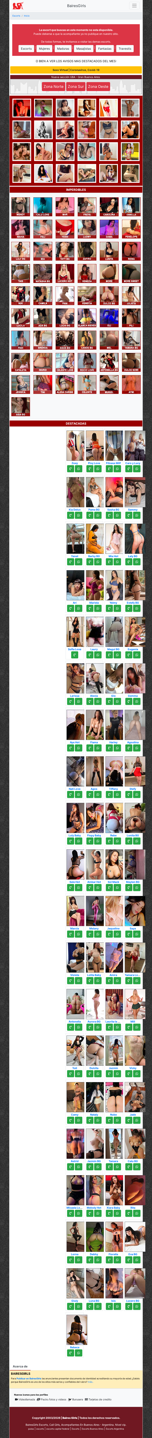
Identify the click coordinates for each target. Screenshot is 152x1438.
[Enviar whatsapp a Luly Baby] (78, 841)
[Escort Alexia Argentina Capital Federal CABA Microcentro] (96, 677)
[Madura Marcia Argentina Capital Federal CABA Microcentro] (77, 910)
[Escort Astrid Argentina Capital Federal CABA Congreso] (77, 1142)
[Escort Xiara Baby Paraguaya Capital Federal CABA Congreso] (115, 1189)
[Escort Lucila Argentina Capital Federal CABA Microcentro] (20, 317)
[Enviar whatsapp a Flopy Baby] (98, 841)
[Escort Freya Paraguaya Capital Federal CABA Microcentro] (87, 206)
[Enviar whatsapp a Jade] (137, 1120)
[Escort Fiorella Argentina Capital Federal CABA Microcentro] (115, 1236)
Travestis (125, 48)
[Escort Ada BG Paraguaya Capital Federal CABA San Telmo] (42, 317)
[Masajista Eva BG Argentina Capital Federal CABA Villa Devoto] (135, 1236)
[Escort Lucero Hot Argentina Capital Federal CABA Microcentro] (65, 273)
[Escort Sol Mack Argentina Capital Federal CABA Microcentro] (115, 863)
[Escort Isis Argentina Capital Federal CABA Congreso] (115, 1282)
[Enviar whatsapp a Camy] (78, 1120)
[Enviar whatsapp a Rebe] (117, 841)
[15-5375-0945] (70, 934)
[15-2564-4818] (70, 1120)
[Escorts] (18, 5)
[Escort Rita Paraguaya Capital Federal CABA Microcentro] (135, 1189)
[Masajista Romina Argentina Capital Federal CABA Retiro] (43, 173)
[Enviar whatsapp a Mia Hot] (117, 561)
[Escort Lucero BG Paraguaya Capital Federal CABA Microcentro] (135, 1282)
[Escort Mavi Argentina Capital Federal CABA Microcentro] (21, 108)
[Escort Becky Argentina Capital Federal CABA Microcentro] (43, 151)
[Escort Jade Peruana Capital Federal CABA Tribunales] (135, 1096)
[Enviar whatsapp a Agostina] (137, 747)
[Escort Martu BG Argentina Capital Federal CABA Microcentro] (65, 129)
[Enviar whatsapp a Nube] (117, 1120)
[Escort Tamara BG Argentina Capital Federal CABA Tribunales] (131, 340)
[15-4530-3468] (128, 841)
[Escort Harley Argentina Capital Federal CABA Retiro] (115, 724)
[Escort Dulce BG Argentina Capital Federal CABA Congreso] (109, 295)
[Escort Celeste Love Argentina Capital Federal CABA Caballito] (65, 362)
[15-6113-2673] (89, 561)
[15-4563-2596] (109, 841)
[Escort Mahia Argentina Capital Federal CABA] (20, 229)
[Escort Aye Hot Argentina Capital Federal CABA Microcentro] (77, 724)
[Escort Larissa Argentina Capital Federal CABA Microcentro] (77, 677)
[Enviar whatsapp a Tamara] (117, 1166)
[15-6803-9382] (128, 654)
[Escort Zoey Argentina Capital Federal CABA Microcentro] (77, 444)
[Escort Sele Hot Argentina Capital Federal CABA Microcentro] (77, 863)
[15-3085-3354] (70, 1213)
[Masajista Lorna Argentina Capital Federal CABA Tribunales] (77, 1236)
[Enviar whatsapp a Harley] (117, 747)
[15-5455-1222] (89, 1073)
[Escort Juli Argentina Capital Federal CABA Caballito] (108, 129)
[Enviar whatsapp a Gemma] (137, 701)
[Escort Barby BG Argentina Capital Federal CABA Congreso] (96, 537)
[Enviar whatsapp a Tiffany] (117, 794)
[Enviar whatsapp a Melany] (98, 934)
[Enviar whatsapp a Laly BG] (137, 561)
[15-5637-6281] (89, 794)
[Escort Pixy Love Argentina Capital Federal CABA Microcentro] (96, 444)
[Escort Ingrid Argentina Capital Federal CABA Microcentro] (42, 362)
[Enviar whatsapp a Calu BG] (137, 1166)
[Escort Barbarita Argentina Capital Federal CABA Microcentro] (130, 129)
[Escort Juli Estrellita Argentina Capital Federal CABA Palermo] (130, 173)
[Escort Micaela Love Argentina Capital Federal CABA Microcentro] (77, 1189)
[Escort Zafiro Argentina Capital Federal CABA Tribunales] (87, 251)
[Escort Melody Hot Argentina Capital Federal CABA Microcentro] (96, 1189)
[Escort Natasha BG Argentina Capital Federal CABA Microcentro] (42, 273)
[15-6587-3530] (70, 561)
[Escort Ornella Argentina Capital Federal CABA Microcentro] (131, 206)
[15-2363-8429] (70, 1027)
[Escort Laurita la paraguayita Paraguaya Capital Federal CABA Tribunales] (115, 1003)
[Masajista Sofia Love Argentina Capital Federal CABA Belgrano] (77, 631)
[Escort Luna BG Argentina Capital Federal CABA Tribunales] (96, 1282)
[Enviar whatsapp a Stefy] (137, 794)
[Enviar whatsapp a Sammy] (137, 515)
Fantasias (104, 48)
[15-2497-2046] (109, 794)
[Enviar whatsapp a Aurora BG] (98, 1027)
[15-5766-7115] (89, 1259)
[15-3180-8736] (109, 1166)
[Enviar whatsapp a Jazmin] (117, 1073)
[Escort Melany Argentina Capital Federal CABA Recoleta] (96, 910)
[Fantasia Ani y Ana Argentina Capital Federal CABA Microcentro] (21, 151)
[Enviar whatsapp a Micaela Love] (78, 1213)
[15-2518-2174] (70, 794)
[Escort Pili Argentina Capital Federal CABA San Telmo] (131, 317)
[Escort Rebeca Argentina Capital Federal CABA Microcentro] (77, 1329)
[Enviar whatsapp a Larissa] (78, 701)
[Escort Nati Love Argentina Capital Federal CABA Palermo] (77, 770)
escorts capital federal (57, 1428)
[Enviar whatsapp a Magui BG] (117, 654)
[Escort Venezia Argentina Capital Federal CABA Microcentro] (87, 273)
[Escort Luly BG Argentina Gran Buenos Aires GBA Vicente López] (20, 251)
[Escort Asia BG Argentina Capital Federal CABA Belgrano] (20, 406)
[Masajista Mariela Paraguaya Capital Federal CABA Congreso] (96, 584)
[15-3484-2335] (109, 701)
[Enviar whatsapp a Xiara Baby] (117, 1213)
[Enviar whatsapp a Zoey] (78, 468)
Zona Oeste (98, 86)
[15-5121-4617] (70, 747)
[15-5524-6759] (89, 1166)
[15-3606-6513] (109, 1259)
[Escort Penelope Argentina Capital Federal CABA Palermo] (131, 229)
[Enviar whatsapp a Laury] (98, 654)
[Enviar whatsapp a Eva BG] (137, 1259)
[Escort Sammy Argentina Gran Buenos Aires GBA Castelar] (135, 491)
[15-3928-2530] (70, 841)
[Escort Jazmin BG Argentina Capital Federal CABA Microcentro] (96, 1142)
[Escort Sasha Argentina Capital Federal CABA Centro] (65, 151)
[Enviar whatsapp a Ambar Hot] (98, 887)
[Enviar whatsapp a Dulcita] (98, 1073)
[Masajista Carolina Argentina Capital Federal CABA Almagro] (109, 206)
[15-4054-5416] (109, 561)
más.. (90, 1381)
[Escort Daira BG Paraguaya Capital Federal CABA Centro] (43, 108)
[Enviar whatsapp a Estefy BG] (137, 608)
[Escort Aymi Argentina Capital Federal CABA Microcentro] (131, 384)
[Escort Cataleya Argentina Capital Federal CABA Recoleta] (20, 362)
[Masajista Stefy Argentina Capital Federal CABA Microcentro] (135, 770)
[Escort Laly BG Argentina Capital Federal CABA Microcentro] (135, 537)
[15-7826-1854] (70, 1306)
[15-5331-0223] (128, 561)
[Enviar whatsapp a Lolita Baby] (98, 980)
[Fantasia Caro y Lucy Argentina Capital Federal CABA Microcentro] (135, 444)
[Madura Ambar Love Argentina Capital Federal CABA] (86, 151)
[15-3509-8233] (109, 654)
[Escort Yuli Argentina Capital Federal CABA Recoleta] (77, 1049)
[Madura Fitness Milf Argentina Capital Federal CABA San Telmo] (115, 444)
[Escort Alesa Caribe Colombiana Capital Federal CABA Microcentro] (65, 384)
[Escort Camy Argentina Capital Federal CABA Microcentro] (77, 1096)
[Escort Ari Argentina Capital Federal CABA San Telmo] (77, 584)
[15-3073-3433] (128, 794)
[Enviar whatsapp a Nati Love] (78, 794)
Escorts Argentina (115, 1428)
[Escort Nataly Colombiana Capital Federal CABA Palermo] (96, 1096)
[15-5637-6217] (128, 934)
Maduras (63, 48)
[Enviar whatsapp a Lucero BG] (137, 1306)
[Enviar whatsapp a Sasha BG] (117, 515)
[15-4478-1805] (128, 1213)
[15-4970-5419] (89, 841)
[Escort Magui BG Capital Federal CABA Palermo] (115, 631)
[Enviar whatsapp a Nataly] (98, 1120)
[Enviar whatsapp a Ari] (78, 608)
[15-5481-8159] (109, 515)
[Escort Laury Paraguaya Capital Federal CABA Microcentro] (96, 631)
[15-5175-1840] (70, 887)
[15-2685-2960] (128, 1306)
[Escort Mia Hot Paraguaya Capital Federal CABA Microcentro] (115, 537)
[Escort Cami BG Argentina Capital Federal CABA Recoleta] (65, 173)
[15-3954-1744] (70, 980)
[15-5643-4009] (109, 1073)
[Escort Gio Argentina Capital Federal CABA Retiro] (115, 677)
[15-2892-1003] (109, 608)
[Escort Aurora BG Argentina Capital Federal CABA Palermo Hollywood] (96, 1003)
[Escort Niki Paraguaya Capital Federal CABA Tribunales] (20, 295)
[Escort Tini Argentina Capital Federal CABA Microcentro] (42, 384)
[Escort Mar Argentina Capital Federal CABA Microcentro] (65, 206)
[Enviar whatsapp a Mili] (137, 1027)
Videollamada (27, 1399)
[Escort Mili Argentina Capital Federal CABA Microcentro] (135, 1003)
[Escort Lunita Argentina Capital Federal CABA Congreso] (109, 251)
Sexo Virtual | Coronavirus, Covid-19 (76, 69)
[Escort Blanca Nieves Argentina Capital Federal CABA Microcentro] (87, 317)
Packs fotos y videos (53, 1399)
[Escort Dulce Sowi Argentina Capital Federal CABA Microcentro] (131, 362)
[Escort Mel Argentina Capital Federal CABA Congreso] (109, 340)
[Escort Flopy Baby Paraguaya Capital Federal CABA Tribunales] (96, 817)
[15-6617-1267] (89, 468)
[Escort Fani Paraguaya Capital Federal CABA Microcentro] (65, 295)
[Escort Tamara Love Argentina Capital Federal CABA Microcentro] (135, 956)
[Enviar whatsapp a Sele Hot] (78, 887)
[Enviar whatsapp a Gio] (117, 701)
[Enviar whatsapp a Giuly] (78, 1306)
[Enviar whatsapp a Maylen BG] (137, 887)
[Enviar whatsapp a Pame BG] (98, 515)
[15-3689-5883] (109, 887)
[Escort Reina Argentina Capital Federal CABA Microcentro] (131, 251)
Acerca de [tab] (20, 1366)
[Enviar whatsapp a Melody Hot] (98, 1213)
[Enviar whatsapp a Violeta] (78, 980)
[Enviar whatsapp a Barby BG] (98, 561)
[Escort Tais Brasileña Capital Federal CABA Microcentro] (20, 273)
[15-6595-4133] (70, 608)
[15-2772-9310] (109, 1306)
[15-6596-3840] (128, 701)
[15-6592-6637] (89, 887)
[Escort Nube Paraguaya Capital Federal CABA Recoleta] (115, 1096)
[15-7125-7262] (89, 747)
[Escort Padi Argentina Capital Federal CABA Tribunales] (20, 340)
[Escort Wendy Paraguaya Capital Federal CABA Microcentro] (20, 206)
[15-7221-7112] (128, 887)
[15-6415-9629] (109, 1120)
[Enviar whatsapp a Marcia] (78, 934)
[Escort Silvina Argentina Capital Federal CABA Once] (109, 273)
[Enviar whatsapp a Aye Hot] (78, 747)
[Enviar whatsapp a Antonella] (78, 1027)
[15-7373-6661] (109, 468)
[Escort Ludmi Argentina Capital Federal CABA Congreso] (87, 229)
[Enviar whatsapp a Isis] (117, 1306)
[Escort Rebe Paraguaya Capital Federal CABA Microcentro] (115, 817)
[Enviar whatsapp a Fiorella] (117, 1259)
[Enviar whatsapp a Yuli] (78, 1073)
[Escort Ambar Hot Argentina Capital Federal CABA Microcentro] (96, 863)
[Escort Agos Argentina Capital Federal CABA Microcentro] (96, 770)
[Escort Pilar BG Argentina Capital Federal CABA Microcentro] (130, 151)
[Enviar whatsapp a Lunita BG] (137, 841)
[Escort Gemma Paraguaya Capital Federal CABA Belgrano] (135, 677)
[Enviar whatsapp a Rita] (137, 1213)
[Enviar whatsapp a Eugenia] (137, 654)
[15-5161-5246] (89, 1120)
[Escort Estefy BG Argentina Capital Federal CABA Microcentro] (135, 584)
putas (31, 1428)
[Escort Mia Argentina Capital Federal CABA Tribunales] (42, 251)
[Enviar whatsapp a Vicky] (137, 1073)
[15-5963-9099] (128, 1166)
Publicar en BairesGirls (28, 1378)
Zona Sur (76, 86)
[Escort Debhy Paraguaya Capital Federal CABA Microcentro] (96, 1236)
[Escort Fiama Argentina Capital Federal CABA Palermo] (96, 724)
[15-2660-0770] (70, 1259)
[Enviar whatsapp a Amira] (117, 980)
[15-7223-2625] (128, 1120)
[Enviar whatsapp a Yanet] (78, 561)
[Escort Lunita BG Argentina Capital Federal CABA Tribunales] (135, 817)
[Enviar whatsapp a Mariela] (98, 608)
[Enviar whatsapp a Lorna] (78, 1259)
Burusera (77, 1399)
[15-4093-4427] (89, 515)
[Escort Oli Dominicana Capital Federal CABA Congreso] (109, 317)
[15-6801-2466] (128, 608)
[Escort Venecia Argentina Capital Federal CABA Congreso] (87, 295)
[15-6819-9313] (70, 1073)
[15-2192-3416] (109, 747)
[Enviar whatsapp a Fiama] (98, 747)
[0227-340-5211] (128, 980)
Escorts (26, 48)
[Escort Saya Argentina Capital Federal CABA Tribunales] (135, 910)
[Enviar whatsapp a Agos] (98, 794)
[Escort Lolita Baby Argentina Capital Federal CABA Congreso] (96, 956)
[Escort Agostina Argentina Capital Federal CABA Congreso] (135, 724)
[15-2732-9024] (128, 747)
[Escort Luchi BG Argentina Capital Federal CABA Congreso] (65, 317)
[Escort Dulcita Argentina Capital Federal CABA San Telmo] (96, 1049)
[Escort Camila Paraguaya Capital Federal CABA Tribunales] (42, 295)
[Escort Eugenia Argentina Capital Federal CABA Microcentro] (135, 631)
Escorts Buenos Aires (92, 1428)
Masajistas (83, 48)
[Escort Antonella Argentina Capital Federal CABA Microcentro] (77, 1003)
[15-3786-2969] (70, 515)
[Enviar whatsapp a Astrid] (78, 1166)
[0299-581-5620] (89, 1027)
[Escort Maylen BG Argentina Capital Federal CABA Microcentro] (135, 863)
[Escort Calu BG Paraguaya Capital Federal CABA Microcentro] (135, 1142)
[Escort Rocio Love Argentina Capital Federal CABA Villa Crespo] (87, 362)
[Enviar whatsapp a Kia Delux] (78, 515)
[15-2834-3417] (89, 608)
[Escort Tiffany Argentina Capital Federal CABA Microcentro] (115, 770)
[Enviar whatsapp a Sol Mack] (117, 887)
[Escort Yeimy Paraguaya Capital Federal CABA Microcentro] (115, 584)
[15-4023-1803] (128, 468)
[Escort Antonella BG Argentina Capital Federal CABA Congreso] (109, 362)
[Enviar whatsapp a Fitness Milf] (117, 468)
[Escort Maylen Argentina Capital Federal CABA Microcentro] (108, 108)
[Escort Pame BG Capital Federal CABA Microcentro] (96, 491)
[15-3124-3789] (89, 654)
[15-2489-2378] (70, 701)
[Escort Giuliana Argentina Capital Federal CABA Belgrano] (108, 151)
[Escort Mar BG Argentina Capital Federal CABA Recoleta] (86, 108)
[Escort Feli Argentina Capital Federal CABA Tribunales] (42, 229)
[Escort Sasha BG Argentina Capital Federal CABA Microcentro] (115, 491)
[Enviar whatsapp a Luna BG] (98, 1306)
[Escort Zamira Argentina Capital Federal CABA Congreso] (130, 108)
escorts (40, 1428)
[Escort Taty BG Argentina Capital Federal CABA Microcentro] (65, 251)
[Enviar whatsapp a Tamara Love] (137, 980)
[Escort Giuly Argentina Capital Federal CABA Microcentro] (77, 1282)
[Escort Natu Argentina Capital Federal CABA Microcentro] (21, 173)
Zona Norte (54, 86)
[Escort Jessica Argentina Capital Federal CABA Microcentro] (20, 384)
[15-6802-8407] (128, 1073)
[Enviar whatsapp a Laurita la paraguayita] (117, 1027)
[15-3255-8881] (89, 701)
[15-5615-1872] (89, 934)
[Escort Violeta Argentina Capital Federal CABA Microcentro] (77, 956)
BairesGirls (76, 6)
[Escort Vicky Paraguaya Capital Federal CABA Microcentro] (135, 1049)
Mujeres (44, 48)
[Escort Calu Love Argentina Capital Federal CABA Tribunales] (42, 206)
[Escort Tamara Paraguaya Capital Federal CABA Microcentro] (115, 1142)
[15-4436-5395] (109, 934)
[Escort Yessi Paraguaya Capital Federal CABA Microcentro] (65, 229)
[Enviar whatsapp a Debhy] (98, 1259)
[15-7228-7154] (70, 468)
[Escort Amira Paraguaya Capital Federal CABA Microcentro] (115, 956)
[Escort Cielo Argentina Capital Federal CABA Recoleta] (108, 173)
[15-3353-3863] (89, 1306)
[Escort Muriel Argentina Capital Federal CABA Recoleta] (109, 384)
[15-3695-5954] (128, 1027)
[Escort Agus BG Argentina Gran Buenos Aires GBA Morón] (65, 340)
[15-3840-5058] (128, 515)
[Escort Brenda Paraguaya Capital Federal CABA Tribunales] (42, 340)
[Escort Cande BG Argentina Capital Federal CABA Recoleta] (87, 340)
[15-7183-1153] (128, 1259)
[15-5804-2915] (89, 1213)
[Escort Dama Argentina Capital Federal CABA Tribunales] (109, 229)
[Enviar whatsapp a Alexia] (98, 701)
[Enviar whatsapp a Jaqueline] (117, 934)
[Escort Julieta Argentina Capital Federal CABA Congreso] (131, 295)
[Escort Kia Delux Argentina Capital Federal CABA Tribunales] (77, 491)
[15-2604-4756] (109, 980)
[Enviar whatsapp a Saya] (137, 934)
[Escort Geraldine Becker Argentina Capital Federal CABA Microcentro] (86, 129)
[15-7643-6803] (70, 1166)
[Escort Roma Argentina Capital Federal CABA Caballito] (43, 129)
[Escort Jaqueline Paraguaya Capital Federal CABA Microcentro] (115, 910)
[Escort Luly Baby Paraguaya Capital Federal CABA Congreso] (77, 817)
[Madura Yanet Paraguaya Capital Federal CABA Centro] (77, 537)
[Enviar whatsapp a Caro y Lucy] (137, 468)
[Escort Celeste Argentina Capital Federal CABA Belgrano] (87, 384)
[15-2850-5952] (74, 654)
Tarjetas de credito (100, 1399)
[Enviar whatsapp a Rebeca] (78, 1352)
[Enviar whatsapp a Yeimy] (117, 608)
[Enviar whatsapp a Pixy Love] (98, 468)
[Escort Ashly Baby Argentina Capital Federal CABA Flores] (86, 173)
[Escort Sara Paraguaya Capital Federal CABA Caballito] (21, 129)
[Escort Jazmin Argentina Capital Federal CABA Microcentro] (115, 1049)
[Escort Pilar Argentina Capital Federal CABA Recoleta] (65, 108)
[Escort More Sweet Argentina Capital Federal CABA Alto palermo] (131, 273)
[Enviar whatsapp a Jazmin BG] (98, 1166)
